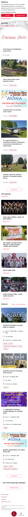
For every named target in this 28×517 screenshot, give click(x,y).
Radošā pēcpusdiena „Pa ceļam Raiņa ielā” (14, 451)
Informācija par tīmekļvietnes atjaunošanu (12, 50)
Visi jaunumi (14, 189)
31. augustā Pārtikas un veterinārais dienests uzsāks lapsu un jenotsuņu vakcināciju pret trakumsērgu (14, 143)
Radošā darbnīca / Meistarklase (10, 346)
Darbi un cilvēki (13, 85)
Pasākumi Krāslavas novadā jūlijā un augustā (12, 326)
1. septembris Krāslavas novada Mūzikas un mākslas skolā (13, 411)
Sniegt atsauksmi (14, 487)
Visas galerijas (4, 196)
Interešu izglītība (13, 115)
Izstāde (10, 343)
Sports (20, 346)
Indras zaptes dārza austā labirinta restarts (11, 80)
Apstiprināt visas (21, 15)
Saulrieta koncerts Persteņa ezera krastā (12, 372)
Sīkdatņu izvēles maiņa (5, 501)
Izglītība (5, 427)
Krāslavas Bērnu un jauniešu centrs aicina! (12, 111)
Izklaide (5, 343)
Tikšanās (5, 348)
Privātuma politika (4, 494)
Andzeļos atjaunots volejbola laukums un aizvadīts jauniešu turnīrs (12, 176)
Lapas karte (3, 499)
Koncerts (6, 387)
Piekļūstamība (4, 496)
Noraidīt (7, 15)
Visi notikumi (14, 476)
